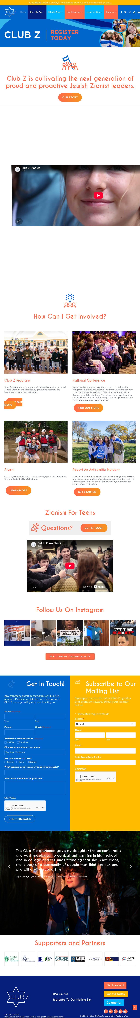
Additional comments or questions (23, 778)
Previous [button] (9, 866)
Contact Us (114, 1002)
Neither (33, 762)
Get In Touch (94, 527)
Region (79, 718)
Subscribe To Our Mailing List (71, 999)
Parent (10, 762)
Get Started (87, 491)
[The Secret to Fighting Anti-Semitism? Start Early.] (43, 633)
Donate (110, 12)
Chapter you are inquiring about (22, 747)
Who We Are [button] (36, 12)
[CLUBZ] (10, 12)
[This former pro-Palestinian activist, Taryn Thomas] (70, 633)
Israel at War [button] (93, 12)
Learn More (18, 490)
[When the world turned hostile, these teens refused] (17, 633)
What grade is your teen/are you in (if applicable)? (31, 767)
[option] (70, 864)
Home (23, 12)
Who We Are (60, 994)
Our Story (70, 97)
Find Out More (13, 404)
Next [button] (131, 866)
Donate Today (116, 994)
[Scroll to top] (135, 1007)
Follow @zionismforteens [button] (71, 656)
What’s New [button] (54, 12)
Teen (21, 762)
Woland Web (122, 1016)
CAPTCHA (10, 797)
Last (37, 721)
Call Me (10, 742)
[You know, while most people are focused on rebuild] (96, 633)
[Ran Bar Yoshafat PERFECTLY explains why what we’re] (123, 633)
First (6, 721)
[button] (121, 12)
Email (43, 727)
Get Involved (73, 12)
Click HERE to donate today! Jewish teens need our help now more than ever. (70, 2)
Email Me (23, 742)
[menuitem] (23, 12)
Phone (7, 727)
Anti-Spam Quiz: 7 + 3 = (88, 757)
